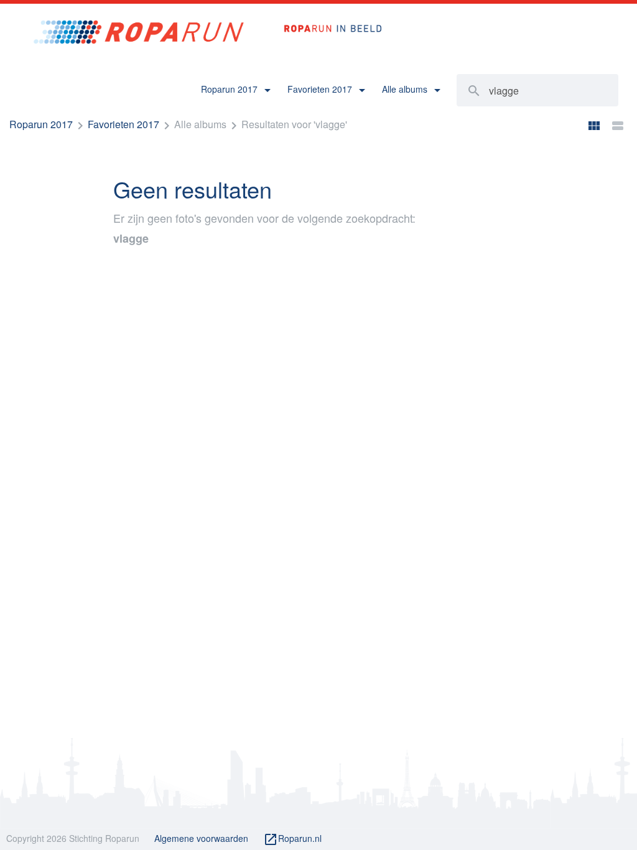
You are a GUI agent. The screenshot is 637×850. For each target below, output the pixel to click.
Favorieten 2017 (123, 124)
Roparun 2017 (41, 124)
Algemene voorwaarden (201, 838)
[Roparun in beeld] (327, 15)
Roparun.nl (292, 839)
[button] (235, 90)
